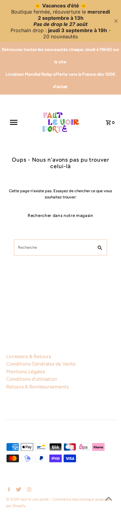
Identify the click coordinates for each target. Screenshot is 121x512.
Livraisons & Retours (28, 356)
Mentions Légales (25, 371)
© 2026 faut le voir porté (28, 499)
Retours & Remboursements (37, 387)
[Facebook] (8, 490)
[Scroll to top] (108, 499)
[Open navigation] (16, 122)
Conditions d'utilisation (31, 379)
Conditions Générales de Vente (41, 364)
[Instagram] (28, 490)
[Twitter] (17, 490)
